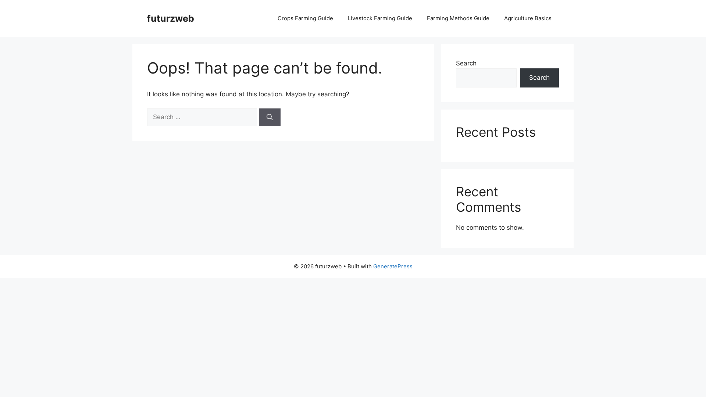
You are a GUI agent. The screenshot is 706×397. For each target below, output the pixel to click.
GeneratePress (393, 266)
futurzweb (170, 18)
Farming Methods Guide (458, 18)
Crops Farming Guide (305, 18)
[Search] (270, 117)
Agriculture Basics (528, 18)
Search (466, 63)
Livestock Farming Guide (380, 18)
